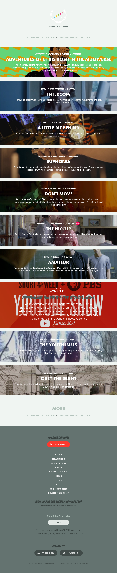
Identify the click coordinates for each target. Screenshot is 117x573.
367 (67, 37)
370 (81, 37)
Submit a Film (58, 471)
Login (52, 493)
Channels (58, 458)
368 (72, 37)
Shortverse (58, 463)
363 (47, 37)
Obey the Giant (58, 378)
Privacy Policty (66, 563)
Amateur (58, 262)
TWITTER (73, 552)
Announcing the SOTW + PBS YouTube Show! (58, 297)
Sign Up (63, 493)
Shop (58, 467)
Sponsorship (58, 488)
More (58, 408)
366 (62, 37)
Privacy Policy (48, 533)
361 (38, 37)
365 (57, 37)
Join (58, 522)
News (58, 476)
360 (33, 37)
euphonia (58, 161)
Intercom (58, 94)
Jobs (58, 480)
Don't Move (59, 194)
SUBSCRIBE (60, 444)
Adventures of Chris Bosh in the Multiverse (58, 59)
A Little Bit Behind (59, 128)
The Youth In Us (58, 345)
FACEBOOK (48, 552)
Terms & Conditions (81, 563)
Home (58, 454)
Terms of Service (68, 533)
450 (88, 37)
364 (52, 37)
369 (77, 37)
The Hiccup (58, 229)
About (58, 484)
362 (42, 37)
